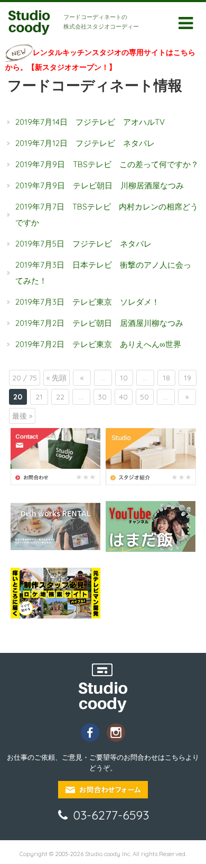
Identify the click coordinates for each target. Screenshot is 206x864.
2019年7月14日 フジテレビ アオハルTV (90, 122)
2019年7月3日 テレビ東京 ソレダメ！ (87, 302)
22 (60, 397)
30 (102, 397)
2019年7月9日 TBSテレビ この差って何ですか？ (107, 164)
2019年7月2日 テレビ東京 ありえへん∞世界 (98, 344)
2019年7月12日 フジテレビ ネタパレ (85, 143)
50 (144, 397)
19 (187, 378)
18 (166, 378)
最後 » (22, 416)
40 (123, 397)
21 (39, 397)
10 (124, 378)
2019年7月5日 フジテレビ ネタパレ (83, 244)
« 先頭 (56, 378)
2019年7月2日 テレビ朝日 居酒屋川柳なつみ (99, 323)
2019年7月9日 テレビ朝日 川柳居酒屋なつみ (99, 185)
